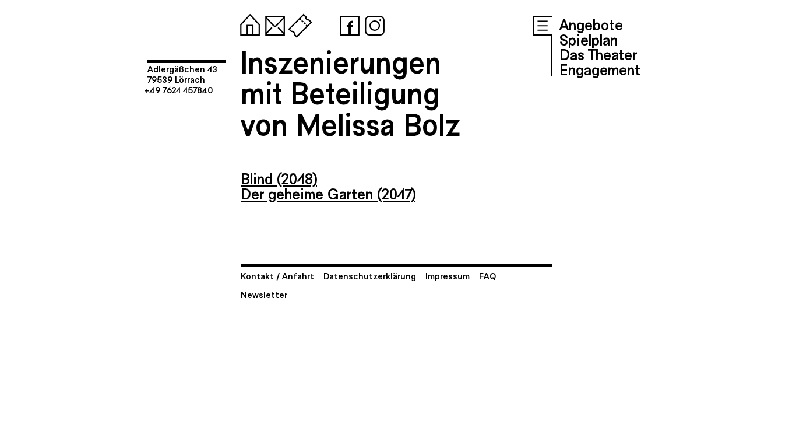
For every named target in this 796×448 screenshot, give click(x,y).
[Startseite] (247, 23)
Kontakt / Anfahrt (277, 275)
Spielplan (588, 39)
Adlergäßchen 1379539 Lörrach (182, 74)
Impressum (447, 275)
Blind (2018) (279, 178)
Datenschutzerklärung (369, 275)
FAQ (487, 275)
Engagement (599, 69)
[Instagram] (372, 23)
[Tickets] (297, 23)
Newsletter (264, 294)
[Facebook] (347, 23)
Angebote (591, 24)
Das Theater (598, 53)
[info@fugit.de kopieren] (272, 23)
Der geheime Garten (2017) (328, 193)
